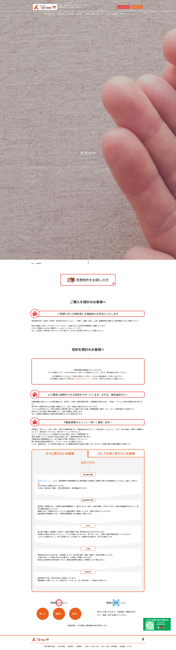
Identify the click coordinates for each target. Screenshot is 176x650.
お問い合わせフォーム (84, 378)
